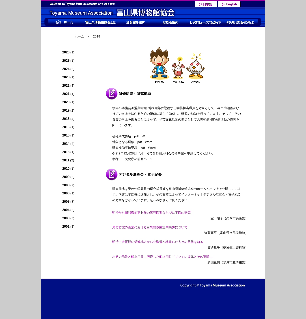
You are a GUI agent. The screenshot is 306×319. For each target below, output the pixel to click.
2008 (65, 185)
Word (145, 136)
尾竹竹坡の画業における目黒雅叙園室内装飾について (149, 227)
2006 (65, 193)
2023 (65, 77)
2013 (65, 152)
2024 (65, 69)
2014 (65, 143)
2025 (65, 60)
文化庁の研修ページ (139, 159)
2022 (65, 85)
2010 (65, 168)
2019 (65, 110)
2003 (65, 218)
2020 (65, 102)
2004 (65, 210)
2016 (65, 127)
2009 (65, 177)
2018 (65, 119)
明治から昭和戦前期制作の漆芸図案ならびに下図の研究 (151, 212)
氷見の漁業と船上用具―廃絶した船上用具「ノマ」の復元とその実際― (162, 256)
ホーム (79, 36)
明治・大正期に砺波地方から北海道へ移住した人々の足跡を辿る (157, 242)
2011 (65, 160)
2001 (65, 226)
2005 (65, 201)
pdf (136, 136)
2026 (65, 52)
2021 (65, 94)
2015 (65, 135)
